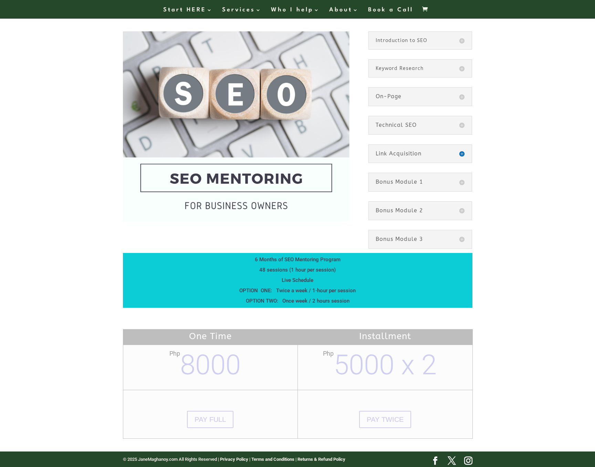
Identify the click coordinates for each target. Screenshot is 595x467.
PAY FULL (210, 419)
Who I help (292, 10)
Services (238, 10)
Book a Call (390, 10)
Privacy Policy (234, 459)
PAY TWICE (385, 419)
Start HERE (184, 10)
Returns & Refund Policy (321, 459)
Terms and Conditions (273, 459)
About (340, 10)
